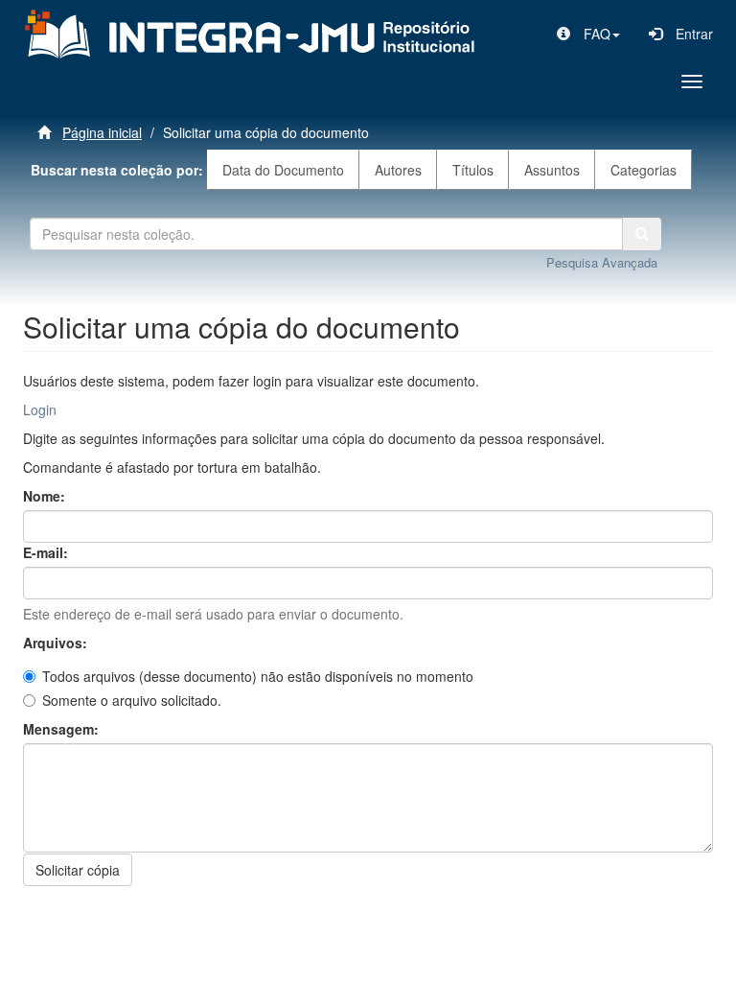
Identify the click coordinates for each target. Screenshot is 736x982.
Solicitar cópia (77, 869)
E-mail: (47, 552)
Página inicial (102, 132)
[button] (588, 34)
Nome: (46, 495)
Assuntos (552, 169)
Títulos (473, 169)
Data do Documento (283, 169)
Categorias (643, 169)
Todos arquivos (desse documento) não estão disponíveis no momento (257, 676)
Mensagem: (63, 728)
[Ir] (642, 234)
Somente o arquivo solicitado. (131, 700)
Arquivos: (57, 642)
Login (40, 409)
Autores (398, 169)
